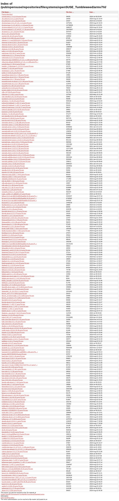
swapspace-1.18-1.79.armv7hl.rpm (13, 70)
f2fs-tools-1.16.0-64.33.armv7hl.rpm (13, 397)
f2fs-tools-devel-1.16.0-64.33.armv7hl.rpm (15, 395)
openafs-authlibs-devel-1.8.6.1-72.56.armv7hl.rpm (18, 155)
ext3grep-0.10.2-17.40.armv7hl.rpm (13, 402)
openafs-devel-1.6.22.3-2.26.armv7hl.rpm (15, 148)
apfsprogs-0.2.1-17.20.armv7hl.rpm (13, 488)
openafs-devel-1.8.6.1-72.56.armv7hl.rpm (15, 146)
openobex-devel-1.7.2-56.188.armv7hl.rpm (16, 122)
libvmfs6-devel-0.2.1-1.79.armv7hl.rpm (14, 211)
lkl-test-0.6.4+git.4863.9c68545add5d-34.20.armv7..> (19, 198)
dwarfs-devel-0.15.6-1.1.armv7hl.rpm (14, 421)
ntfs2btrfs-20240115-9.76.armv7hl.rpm (14, 179)
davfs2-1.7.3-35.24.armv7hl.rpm (12, 436)
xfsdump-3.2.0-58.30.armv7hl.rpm (13, 49)
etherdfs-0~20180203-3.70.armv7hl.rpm (15, 410)
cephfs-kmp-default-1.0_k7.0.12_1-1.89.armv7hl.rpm (19, 449)
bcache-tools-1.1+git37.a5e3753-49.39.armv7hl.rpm (19, 482)
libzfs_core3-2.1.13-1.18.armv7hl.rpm (14, 207)
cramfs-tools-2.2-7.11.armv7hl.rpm (13, 443)
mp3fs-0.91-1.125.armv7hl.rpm (12, 189)
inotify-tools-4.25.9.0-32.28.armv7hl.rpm (15, 330)
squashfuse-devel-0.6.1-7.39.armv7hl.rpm (15, 77)
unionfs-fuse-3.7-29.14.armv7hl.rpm (13, 64)
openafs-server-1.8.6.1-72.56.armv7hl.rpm (15, 127)
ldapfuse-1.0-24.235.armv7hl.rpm (13, 315)
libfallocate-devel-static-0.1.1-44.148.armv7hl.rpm (18, 276)
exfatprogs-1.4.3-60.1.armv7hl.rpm (13, 404)
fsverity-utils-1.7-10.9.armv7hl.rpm (13, 384)
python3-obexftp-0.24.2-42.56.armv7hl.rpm (16, 109)
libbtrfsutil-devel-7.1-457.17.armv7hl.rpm (15, 306)
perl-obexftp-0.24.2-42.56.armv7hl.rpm (14, 116)
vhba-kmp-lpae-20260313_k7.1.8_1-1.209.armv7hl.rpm (20, 60)
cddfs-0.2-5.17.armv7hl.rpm (11, 454)
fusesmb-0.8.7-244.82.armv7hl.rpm (13, 350)
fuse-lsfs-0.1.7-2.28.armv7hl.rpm (12, 371)
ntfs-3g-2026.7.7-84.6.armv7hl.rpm (13, 181)
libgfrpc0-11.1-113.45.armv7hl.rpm (13, 261)
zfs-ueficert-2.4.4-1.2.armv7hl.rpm (13, 19)
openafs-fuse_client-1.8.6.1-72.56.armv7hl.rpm (17, 142)
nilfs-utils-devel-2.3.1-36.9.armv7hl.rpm (14, 183)
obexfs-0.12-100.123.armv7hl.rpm (13, 172)
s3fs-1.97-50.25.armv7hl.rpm (11, 92)
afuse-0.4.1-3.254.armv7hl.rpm (12, 490)
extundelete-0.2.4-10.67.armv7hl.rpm (14, 399)
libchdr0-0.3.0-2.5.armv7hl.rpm (12, 300)
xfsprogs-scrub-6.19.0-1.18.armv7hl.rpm (15, 42)
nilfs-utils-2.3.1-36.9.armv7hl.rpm (12, 185)
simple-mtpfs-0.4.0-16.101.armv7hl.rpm (14, 90)
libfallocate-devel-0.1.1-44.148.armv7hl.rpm (16, 278)
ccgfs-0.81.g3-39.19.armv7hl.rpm (12, 456)
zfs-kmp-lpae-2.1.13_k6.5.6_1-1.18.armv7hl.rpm (17, 25)
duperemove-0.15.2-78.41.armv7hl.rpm (14, 427)
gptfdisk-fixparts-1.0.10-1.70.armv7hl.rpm (15, 339)
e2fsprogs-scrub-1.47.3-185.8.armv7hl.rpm (16, 415)
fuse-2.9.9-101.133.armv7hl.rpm (12, 380)
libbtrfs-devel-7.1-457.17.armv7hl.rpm (14, 311)
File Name (5, 12)
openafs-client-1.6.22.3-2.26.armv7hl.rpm (15, 153)
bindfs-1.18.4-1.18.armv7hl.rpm (12, 471)
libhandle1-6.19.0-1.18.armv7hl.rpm (13, 248)
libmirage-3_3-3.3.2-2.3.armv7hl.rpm (14, 241)
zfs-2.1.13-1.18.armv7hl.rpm (11, 34)
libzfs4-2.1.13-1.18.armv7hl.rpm (12, 209)
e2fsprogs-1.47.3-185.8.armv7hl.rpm (14, 419)
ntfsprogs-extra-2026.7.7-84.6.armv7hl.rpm (16, 174)
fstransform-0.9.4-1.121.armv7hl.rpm (13, 386)
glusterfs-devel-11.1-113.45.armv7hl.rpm (15, 345)
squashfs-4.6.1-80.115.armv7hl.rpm (13, 86)
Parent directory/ (7, 14)
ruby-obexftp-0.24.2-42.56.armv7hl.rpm (14, 96)
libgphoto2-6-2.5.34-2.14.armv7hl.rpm (14, 254)
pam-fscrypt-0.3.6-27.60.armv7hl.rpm (14, 120)
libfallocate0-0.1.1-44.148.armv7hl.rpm (14, 274)
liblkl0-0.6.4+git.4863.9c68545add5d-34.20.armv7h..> (19, 244)
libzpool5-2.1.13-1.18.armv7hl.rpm (13, 202)
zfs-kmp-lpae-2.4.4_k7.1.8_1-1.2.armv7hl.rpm (17, 23)
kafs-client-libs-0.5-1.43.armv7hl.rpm (14, 321)
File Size (69, 12)
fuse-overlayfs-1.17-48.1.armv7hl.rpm (14, 369)
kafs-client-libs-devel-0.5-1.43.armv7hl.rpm (16, 319)
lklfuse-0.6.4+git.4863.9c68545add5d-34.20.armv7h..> (19, 196)
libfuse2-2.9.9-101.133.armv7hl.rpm (13, 270)
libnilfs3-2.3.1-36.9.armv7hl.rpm (12, 235)
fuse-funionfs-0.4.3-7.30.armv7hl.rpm (14, 373)
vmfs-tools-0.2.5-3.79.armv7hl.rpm (13, 57)
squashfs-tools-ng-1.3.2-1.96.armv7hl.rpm (15, 83)
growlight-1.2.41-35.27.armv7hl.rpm (13, 337)
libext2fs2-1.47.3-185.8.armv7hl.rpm (13, 285)
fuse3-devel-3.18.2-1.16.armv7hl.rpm (14, 358)
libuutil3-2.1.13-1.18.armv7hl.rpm (12, 215)
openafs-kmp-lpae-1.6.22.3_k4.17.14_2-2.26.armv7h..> (20, 133)
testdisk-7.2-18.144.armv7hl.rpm (12, 68)
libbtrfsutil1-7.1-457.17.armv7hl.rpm (13, 304)
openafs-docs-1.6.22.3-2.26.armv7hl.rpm (15, 144)
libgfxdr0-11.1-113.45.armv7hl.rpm (13, 259)
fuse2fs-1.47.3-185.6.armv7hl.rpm (13, 363)
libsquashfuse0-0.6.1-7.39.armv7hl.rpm (14, 220)
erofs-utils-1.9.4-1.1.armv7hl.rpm (12, 412)
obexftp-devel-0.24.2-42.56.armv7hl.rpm (15, 168)
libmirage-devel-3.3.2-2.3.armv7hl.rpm (14, 239)
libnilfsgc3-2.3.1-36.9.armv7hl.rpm (13, 233)
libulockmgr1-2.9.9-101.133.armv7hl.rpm (15, 218)
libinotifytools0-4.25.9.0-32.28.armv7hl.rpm (16, 246)
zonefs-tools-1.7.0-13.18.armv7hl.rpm (14, 16)
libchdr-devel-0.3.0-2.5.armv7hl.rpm (13, 302)
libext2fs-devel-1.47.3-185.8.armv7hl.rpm (15, 289)
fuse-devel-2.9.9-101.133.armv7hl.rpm (14, 378)
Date (91, 12)
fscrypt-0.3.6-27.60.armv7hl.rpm (12, 389)
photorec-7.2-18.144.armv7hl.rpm (13, 114)
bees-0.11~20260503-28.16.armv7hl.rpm (15, 473)
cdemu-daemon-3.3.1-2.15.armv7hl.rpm (15, 451)
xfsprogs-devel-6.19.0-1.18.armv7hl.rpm (15, 44)
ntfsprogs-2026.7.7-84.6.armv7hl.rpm (14, 177)
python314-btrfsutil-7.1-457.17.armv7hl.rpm (16, 103)
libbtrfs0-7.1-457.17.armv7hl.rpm (12, 308)
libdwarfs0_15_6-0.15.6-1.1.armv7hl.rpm (15, 291)
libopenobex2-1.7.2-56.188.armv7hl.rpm (15, 224)
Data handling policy (7, 497)
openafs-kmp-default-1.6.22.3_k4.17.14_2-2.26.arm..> (19, 135)
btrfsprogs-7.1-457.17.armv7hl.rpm (13, 464)
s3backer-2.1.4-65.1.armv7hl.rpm (12, 94)
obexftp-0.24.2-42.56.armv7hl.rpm (13, 170)
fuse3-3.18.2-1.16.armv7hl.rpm (12, 360)
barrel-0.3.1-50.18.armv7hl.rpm (12, 484)
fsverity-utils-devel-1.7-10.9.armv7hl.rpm (15, 382)
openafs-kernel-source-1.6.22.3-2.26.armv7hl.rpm (18, 140)
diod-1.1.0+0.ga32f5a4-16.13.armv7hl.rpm (15, 434)
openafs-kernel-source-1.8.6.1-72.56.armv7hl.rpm (18, 138)
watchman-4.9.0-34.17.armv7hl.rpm (13, 53)
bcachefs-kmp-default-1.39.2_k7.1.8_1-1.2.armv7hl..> (19, 479)
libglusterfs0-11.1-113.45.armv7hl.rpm (14, 257)
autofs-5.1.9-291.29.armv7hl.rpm (12, 486)
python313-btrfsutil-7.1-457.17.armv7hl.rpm (16, 105)
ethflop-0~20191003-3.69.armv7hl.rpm (14, 408)
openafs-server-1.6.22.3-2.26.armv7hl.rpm (15, 129)
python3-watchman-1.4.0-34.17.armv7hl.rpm (16, 107)
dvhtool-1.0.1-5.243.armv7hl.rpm (12, 425)
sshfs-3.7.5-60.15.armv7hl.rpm (12, 73)
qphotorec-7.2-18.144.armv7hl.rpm (13, 101)
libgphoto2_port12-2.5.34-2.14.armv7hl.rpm (16, 250)
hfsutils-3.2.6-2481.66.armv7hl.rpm (13, 332)
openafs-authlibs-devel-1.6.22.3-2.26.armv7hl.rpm (18, 157)
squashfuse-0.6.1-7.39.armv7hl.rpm (13, 79)
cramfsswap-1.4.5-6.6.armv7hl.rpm (13, 441)
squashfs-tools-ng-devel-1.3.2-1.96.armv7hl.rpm (17, 81)
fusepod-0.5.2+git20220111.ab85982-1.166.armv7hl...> (20, 352)
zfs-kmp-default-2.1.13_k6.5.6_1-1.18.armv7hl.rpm (18, 29)
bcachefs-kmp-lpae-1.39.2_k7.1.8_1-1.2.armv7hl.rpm (19, 477)
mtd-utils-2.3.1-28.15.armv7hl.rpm (13, 187)
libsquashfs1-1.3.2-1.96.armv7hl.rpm (14, 222)
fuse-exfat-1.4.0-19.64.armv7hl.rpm (13, 376)
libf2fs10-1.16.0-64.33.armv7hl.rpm (13, 283)
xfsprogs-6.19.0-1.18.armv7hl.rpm (13, 47)
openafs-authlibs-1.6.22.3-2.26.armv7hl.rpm (16, 161)
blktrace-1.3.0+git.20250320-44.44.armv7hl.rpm (17, 469)
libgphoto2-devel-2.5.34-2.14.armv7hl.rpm (15, 252)
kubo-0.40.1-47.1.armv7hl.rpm (11, 317)
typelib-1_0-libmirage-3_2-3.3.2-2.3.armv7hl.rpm (17, 66)
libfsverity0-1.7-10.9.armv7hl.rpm (12, 272)
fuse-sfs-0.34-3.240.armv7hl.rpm (12, 367)
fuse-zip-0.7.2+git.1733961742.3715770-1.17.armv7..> (19, 365)
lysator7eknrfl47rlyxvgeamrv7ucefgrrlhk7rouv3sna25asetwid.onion (22, 494)
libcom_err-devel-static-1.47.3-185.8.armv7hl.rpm (18, 296)
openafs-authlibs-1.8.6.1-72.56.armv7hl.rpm (16, 159)
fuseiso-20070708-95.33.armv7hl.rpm (14, 354)
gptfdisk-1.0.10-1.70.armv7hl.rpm (12, 341)
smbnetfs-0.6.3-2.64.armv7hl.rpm (12, 88)
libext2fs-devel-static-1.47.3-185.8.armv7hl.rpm (17, 287)
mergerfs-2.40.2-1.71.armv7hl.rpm (13, 192)
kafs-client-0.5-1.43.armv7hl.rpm (12, 324)
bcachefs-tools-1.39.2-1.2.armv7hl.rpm (14, 475)
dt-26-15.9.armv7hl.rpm (9, 430)
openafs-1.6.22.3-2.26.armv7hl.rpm (13, 166)
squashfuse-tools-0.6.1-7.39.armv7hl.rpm (15, 75)
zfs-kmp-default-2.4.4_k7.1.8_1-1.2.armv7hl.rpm (17, 27)
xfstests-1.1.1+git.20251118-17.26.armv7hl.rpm (17, 40)
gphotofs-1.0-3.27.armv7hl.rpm (12, 343)
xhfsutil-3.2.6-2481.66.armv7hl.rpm (13, 38)
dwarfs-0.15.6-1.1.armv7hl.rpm (12, 423)
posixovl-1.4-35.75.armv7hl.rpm (12, 112)
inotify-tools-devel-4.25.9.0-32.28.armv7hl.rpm (17, 328)
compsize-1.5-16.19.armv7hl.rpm (12, 445)
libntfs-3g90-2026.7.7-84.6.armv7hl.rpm (15, 228)
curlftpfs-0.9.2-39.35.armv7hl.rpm (12, 438)
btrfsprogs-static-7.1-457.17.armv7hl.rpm (15, 460)
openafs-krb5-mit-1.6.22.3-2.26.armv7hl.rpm (16, 131)
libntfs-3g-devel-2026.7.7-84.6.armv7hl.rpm (16, 231)
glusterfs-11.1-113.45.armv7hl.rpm (13, 347)
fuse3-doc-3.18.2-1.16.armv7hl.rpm (13, 356)
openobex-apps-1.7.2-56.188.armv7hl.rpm (15, 125)
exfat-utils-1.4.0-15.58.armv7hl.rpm (13, 406)
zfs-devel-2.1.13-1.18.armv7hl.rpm (13, 31)
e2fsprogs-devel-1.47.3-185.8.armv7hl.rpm (16, 417)
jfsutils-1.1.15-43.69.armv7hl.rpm (12, 326)
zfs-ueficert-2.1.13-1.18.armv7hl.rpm (13, 21)
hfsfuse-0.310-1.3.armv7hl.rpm (12, 334)
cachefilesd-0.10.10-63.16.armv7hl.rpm (14, 458)
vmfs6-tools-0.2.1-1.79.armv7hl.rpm (13, 55)
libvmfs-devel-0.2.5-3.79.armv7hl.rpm (14, 213)
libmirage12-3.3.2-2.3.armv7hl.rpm (13, 237)
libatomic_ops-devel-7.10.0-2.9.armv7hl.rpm (16, 313)
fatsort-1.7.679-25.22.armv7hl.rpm (13, 391)
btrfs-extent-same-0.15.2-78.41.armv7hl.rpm (16, 466)
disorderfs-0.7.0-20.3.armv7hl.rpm (13, 432)
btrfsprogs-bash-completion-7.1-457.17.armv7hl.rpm (19, 462)
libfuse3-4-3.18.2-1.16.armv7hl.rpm (13, 267)
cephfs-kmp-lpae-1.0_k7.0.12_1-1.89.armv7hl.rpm (18, 447)
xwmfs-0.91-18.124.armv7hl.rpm (12, 36)
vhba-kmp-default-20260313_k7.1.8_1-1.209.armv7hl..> (20, 62)
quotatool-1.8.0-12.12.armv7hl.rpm (13, 99)
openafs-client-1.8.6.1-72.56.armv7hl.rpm (15, 150)
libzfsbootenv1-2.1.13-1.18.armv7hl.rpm (15, 205)
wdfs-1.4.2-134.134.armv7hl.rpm (12, 51)
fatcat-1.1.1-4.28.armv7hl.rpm (11, 393)
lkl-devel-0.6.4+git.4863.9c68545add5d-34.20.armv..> (19, 200)
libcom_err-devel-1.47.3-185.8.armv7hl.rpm (16, 298)
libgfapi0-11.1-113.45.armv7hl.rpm (13, 265)
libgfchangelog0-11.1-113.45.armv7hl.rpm (15, 263)
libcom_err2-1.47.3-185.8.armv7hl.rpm (14, 293)
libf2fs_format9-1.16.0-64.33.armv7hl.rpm (15, 280)
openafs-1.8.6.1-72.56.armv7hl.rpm (13, 164)
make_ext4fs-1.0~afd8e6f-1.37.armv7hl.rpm (16, 194)
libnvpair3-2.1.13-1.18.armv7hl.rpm (13, 226)
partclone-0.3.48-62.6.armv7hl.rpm (13, 118)
